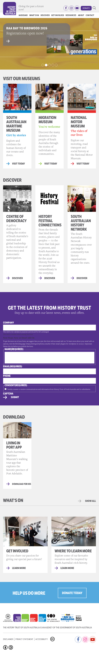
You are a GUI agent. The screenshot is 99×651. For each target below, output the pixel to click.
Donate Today (72, 593)
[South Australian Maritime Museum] (43, 618)
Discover (45, 15)
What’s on (34, 15)
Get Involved (57, 15)
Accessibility (41, 639)
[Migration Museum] (26, 618)
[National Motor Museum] (34, 618)
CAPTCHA (8, 393)
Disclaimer (8, 639)
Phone (7, 375)
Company (8, 322)
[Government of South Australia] (8, 618)
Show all (90, 501)
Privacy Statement (24, 639)
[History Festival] (79, 617)
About (81, 15)
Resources (71, 15)
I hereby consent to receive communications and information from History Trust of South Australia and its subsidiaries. (48, 389)
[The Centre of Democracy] (54, 617)
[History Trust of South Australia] (17, 618)
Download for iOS (21, 484)
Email (12, 366)
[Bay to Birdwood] (68, 617)
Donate (86, 8)
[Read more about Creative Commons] (52, 637)
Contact (90, 15)
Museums (23, 15)
